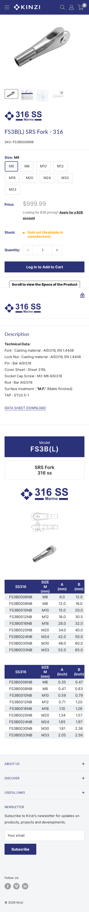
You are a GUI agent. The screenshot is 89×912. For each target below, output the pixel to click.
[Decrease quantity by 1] (28, 250)
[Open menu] (7, 7)
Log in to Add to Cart (44, 267)
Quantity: (12, 250)
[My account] (71, 7)
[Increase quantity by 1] (57, 250)
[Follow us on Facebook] (8, 886)
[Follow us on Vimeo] (16, 886)
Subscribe (20, 849)
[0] (81, 7)
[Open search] (62, 7)
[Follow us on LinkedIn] (25, 886)
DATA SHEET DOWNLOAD (25, 408)
